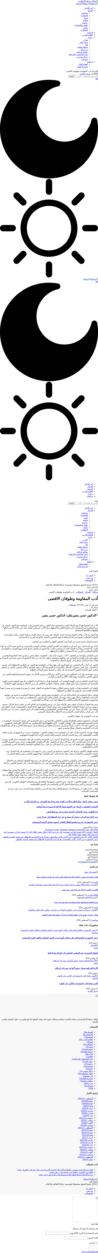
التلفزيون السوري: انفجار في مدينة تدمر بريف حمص (80, 890)
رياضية (88, 1064)
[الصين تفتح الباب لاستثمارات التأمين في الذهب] (77, 976)
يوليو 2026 (87, 1101)
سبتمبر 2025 (86, 1125)
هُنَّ (90, 1088)
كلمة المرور (93, 1238)
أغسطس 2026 (85, 1098)
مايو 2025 (87, 1135)
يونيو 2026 (87, 1103)
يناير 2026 (88, 1115)
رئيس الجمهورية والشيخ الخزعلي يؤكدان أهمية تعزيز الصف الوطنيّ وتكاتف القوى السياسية (60, 938)
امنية (89, 1047)
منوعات (88, 1086)
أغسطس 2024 (85, 1157)
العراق (90, 1042)
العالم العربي (92, 895)
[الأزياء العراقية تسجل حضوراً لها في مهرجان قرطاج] (75, 961)
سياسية (95, 920)
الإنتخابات (88, 1034)
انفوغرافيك (87, 1049)
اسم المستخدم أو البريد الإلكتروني (84, 1233)
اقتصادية (88, 1032)
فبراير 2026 (87, 1113)
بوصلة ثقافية (86, 1052)
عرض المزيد (85, 73)
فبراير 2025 (86, 1142)
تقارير (89, 1054)
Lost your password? (89, 1252)
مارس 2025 (86, 1140)
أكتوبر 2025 (87, 1123)
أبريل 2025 (87, 1137)
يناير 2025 (87, 1145)
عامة (96, 907)
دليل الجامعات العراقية (82, 1059)
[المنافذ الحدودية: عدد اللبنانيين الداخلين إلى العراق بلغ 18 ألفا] (94, 945)
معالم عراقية (86, 1081)
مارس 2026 (87, 1111)
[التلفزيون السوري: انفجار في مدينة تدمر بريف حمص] (63, 885)
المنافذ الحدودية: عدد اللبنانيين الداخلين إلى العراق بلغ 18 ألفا (73, 953)
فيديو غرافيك (86, 1078)
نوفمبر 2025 (87, 1120)
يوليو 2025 (87, 1130)
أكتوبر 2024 (86, 1152)
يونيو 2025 (87, 1132)
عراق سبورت (86, 1071)
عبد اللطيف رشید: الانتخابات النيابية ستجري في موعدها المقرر (72, 812)
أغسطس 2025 (85, 1128)
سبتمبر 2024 (86, 1154)
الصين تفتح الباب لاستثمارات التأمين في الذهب (78, 983)
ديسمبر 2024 (86, 1147)
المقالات (88, 1044)
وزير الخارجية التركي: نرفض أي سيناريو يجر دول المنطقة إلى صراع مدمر (67, 817)
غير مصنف (88, 1076)
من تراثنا (88, 1083)
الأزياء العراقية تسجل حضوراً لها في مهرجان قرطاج (76, 968)
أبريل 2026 (87, 1108)
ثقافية (89, 1056)
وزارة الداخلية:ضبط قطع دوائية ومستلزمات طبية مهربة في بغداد (76, 902)
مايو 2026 (88, 1106)
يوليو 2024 (87, 1159)
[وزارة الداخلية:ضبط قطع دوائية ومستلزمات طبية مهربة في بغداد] (87, 897)
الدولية (95, 882)
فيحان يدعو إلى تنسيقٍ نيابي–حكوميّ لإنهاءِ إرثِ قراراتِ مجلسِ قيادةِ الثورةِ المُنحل (70, 915)
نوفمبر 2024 (86, 1150)
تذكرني (92, 1243)
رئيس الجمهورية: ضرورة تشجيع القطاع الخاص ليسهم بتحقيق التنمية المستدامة (65, 822)
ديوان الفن (87, 1061)
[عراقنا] (87, 4)
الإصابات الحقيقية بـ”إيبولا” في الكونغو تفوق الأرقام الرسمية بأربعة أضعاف (67, 807)
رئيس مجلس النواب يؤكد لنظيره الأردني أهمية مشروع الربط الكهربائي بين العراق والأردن (61, 801)
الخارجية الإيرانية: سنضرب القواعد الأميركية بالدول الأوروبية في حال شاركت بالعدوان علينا (67, 877)
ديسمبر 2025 (86, 1118)
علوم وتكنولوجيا (85, 1073)
